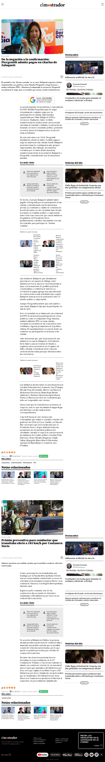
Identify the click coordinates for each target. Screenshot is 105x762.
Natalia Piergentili (16, 462)
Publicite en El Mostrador (61, 739)
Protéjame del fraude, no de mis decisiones (84, 112)
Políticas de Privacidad (39, 743)
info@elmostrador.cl (15, 744)
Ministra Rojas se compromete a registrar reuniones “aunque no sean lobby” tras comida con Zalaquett (60, 243)
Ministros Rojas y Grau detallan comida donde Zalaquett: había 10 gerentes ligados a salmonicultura (55, 482)
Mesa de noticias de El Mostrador (13, 77)
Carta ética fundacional (39, 739)
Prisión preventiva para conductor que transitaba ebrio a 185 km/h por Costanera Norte (84, 195)
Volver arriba (4, 754)
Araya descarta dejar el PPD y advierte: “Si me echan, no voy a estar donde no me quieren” (53, 176)
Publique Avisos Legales (61, 740)
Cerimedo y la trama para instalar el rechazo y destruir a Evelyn (83, 99)
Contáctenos (58, 742)
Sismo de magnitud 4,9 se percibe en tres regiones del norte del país (33, 174)
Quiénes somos (37, 738)
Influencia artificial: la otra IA (79, 77)
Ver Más (84, 123)
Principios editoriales (39, 741)
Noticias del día (73, 162)
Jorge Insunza (5, 462)
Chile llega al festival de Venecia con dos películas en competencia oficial (83, 186)
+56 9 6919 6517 (5, 744)
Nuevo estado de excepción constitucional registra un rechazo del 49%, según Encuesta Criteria (53, 188)
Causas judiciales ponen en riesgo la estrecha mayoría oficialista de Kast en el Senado (33, 187)
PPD (35, 462)
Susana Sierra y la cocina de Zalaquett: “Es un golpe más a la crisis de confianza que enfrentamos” (60, 263)
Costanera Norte (6, 698)
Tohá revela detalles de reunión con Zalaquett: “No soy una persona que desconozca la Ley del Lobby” (59, 371)
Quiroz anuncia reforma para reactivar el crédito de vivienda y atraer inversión (83, 118)
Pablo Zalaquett (27, 462)
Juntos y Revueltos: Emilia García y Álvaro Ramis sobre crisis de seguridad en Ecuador (40, 481)
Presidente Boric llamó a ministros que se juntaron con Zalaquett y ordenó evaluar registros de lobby (7, 481)
